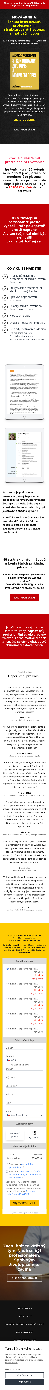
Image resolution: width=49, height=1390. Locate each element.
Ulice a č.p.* (11, 1085)
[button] (34, 1135)
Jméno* (9, 1068)
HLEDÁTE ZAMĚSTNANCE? (24, 1340)
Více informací (11, 1362)
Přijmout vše (24, 1381)
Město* (9, 1094)
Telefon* (10, 1056)
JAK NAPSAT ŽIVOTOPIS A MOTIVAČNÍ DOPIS (24, 1324)
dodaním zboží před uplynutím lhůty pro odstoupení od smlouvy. (25, 1174)
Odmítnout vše (24, 1375)
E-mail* (9, 1047)
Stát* (8, 1111)
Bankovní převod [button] (14, 1135)
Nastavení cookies (13, 1369)
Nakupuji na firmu (19, 1064)
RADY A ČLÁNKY (25, 1316)
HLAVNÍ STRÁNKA (24, 1308)
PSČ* (8, 1103)
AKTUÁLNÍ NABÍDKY (24, 1332)
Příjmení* (10, 1077)
